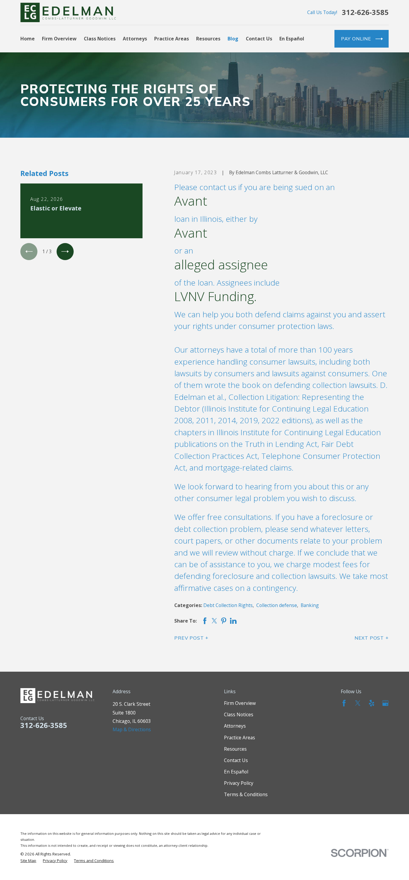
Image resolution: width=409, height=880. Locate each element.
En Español (236, 771)
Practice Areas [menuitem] (171, 38)
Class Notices (238, 714)
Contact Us (236, 760)
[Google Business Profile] (385, 703)
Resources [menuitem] (208, 38)
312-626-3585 (365, 12)
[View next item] (65, 251)
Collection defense (276, 605)
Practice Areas (239, 737)
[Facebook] (344, 703)
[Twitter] (358, 703)
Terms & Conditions (246, 794)
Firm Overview (240, 703)
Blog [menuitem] (233, 38)
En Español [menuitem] (291, 38)
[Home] (68, 12)
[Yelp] (371, 703)
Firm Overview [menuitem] (59, 38)
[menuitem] (28, 860)
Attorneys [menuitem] (135, 38)
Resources (235, 749)
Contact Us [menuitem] (259, 38)
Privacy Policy (238, 783)
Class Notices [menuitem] (100, 38)
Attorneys (235, 726)
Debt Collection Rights (228, 605)
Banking (310, 605)
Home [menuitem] (27, 38)
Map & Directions (132, 729)
